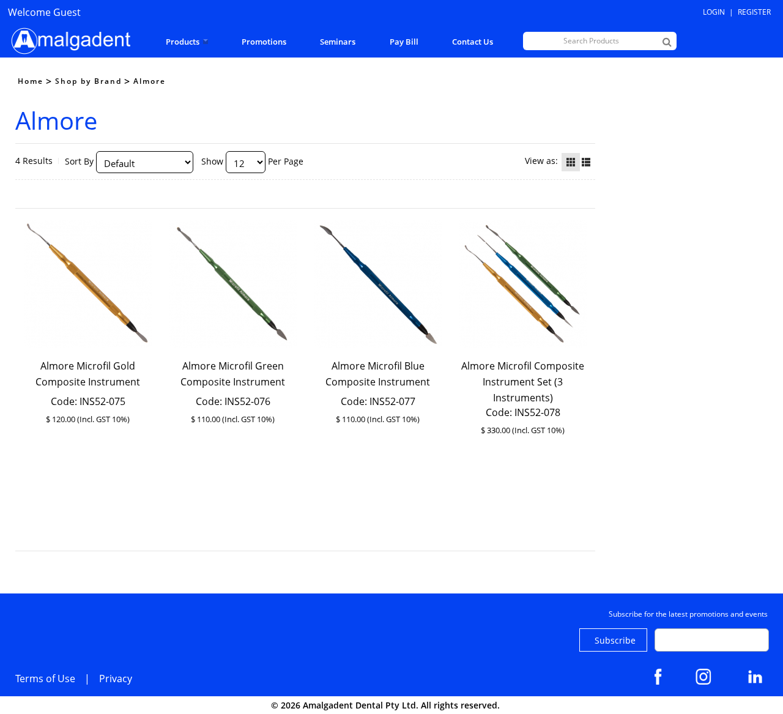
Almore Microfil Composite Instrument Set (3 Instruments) (522, 381)
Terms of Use (45, 678)
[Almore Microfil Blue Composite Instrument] (378, 284)
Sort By (79, 161)
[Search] (667, 41)
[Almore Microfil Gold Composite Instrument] (88, 284)
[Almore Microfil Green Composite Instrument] (233, 284)
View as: (541, 160)
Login (714, 12)
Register (754, 12)
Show (212, 161)
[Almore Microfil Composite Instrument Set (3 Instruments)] (523, 284)
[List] (586, 162)
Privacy (115, 678)
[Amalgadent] (69, 41)
